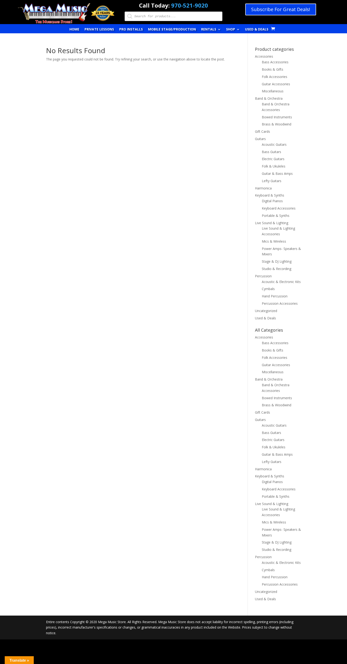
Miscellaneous (273, 91)
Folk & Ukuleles (273, 166)
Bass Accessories (275, 62)
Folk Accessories (274, 76)
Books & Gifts (272, 69)
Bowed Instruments (277, 117)
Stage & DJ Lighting (277, 261)
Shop (230, 29)
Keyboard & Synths (269, 195)
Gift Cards (262, 131)
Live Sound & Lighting (271, 223)
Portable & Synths (275, 215)
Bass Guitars (271, 152)
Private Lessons (99, 29)
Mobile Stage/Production (172, 29)
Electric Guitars (273, 159)
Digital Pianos (272, 201)
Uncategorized (266, 310)
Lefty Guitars (271, 181)
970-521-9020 (189, 5)
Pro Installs (131, 29)
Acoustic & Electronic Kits (281, 281)
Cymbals (268, 289)
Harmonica (263, 188)
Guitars (260, 139)
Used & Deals (256, 29)
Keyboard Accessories (279, 208)
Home (74, 29)
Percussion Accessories (280, 303)
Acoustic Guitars (274, 144)
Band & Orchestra (269, 98)
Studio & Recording (276, 268)
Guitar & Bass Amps (277, 173)
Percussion (263, 276)
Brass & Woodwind (276, 124)
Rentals (208, 29)
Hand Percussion (275, 296)
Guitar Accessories (276, 84)
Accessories (264, 56)
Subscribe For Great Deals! (280, 9)
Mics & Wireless (274, 241)
